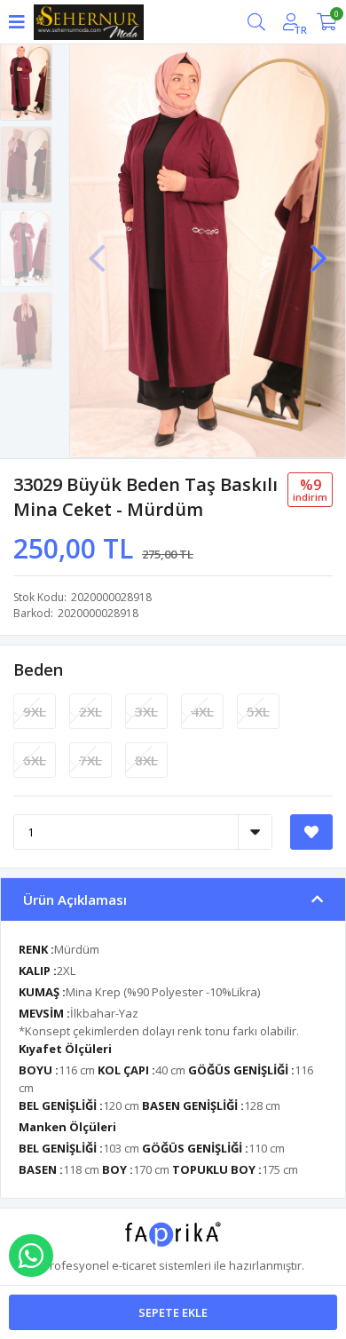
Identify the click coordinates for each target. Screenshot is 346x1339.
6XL (34, 760)
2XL (90, 711)
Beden (38, 669)
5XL (258, 711)
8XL (146, 760)
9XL (34, 711)
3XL (146, 711)
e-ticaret (134, 1265)
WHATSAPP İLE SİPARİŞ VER (31, 1255)
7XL (90, 760)
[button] (318, 249)
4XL (202, 711)
